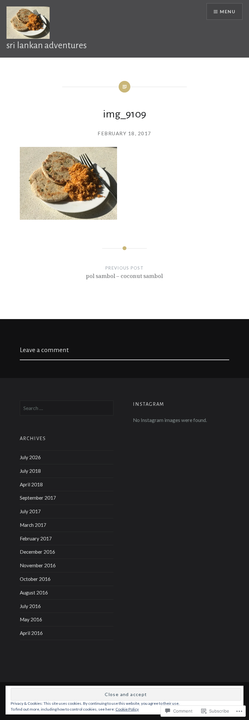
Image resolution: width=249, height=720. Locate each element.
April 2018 (31, 484)
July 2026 (30, 457)
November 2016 (38, 565)
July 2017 (30, 511)
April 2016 (31, 633)
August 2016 (34, 592)
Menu (227, 11)
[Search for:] (67, 408)
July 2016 (30, 606)
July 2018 (30, 471)
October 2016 (35, 579)
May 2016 (31, 619)
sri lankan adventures (46, 45)
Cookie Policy (127, 709)
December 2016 (37, 552)
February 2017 (36, 538)
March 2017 (33, 525)
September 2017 (38, 498)
